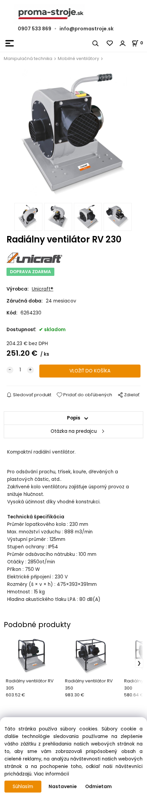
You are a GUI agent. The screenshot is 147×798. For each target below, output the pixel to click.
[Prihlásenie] (122, 43)
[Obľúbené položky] (110, 43)
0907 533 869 (34, 28)
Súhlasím (23, 786)
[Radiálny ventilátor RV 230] (73, 134)
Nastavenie (63, 786)
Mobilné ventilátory (78, 58)
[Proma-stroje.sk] (73, 14)
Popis (73, 418)
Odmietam (98, 786)
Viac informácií (51, 774)
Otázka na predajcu (74, 431)
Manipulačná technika (28, 58)
